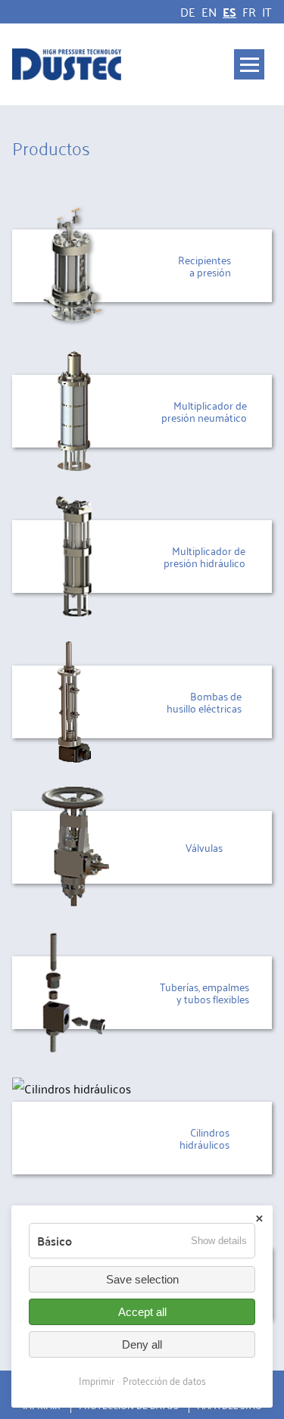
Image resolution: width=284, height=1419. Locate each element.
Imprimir (96, 1380)
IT (267, 11)
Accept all (142, 1311)
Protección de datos (164, 1380)
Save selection (142, 1279)
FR (249, 11)
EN (209, 11)
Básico (54, 1241)
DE (187, 11)
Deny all (142, 1344)
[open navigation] (249, 64)
